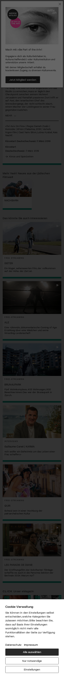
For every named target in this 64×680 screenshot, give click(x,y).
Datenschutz (13, 644)
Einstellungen (32, 669)
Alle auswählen (32, 652)
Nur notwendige (32, 660)
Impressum (31, 644)
